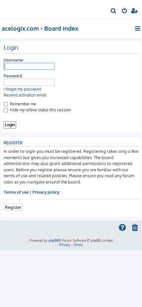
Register (13, 207)
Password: (13, 75)
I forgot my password (22, 89)
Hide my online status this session (40, 109)
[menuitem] (114, 11)
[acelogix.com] (15, 8)
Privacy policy (45, 192)
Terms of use (16, 192)
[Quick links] (138, 28)
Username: (14, 60)
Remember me (22, 103)
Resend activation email (25, 95)
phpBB (53, 240)
